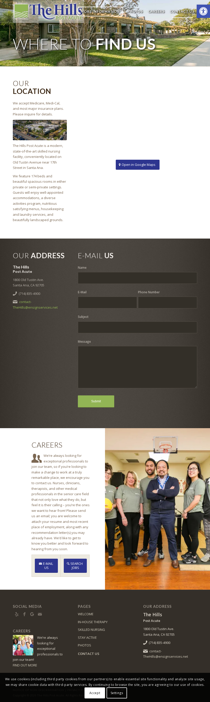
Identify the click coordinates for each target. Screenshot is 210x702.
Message (84, 341)
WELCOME (85, 614)
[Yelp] (16, 614)
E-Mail (82, 292)
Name (82, 267)
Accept (94, 693)
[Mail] (40, 614)
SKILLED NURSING (91, 629)
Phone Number (149, 292)
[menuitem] (100, 11)
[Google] (32, 614)
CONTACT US (88, 653)
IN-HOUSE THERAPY (93, 622)
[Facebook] (24, 614)
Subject (83, 317)
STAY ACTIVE (87, 637)
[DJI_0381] (40, 130)
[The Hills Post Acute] (48, 11)
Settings (117, 693)
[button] (203, 11)
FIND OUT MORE (25, 665)
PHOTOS (84, 645)
